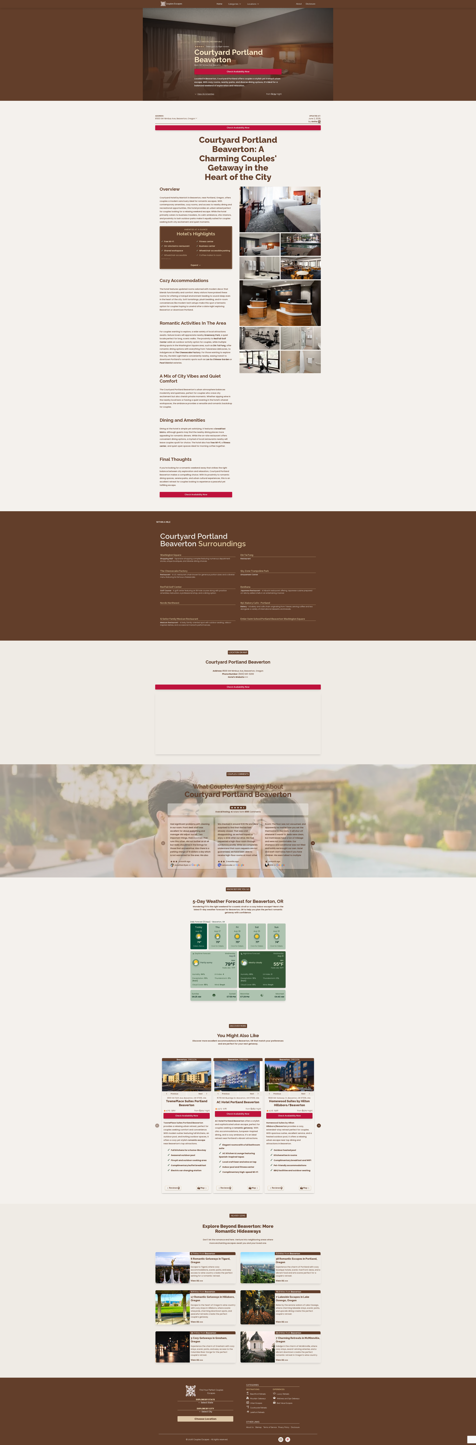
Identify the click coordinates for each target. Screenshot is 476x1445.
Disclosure (310, 4)
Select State (207, 1402)
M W (271, 865)
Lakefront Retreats (257, 1412)
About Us (250, 1427)
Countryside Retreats (258, 1408)
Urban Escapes (256, 1403)
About (299, 4)
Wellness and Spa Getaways (288, 1399)
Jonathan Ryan (181, 865)
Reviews (173, 1188)
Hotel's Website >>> (238, 677)
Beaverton (215, 41)
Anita (314, 121)
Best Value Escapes (284, 1403)
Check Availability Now (238, 71)
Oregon (205, 41)
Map (202, 1188)
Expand (194, 265)
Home (219, 4)
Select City (207, 1411)
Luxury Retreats (283, 1394)
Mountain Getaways (258, 1399)
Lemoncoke (227, 865)
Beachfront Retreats (258, 1394)
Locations (251, 4)
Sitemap (258, 1427)
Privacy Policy (283, 1427)
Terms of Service (270, 1427)
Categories (233, 4)
